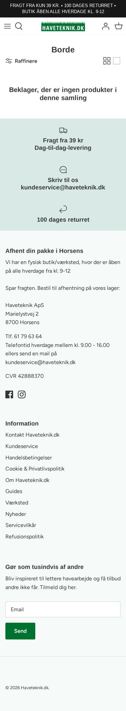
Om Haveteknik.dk (27, 480)
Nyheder (15, 514)
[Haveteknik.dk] (63, 26)
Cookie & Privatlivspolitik (35, 468)
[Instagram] (22, 394)
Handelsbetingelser (28, 457)
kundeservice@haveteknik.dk (40, 362)
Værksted (16, 502)
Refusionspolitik (24, 536)
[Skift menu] (7, 26)
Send (20, 631)
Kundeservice (21, 446)
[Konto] (103, 26)
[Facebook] (9, 394)
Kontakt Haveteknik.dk (32, 435)
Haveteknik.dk (34, 687)
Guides (13, 491)
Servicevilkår (20, 525)
